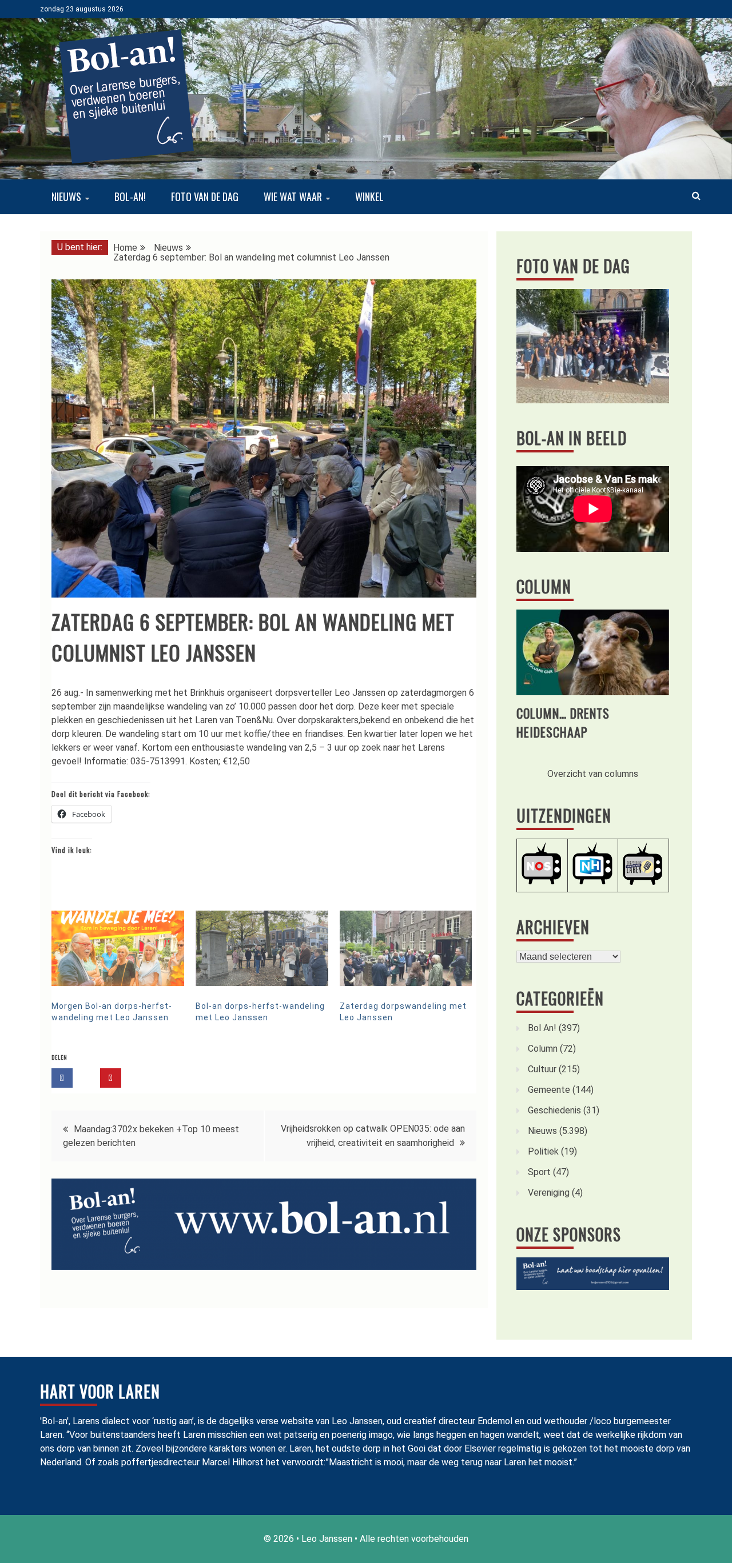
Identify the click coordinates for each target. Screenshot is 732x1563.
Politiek (543, 1151)
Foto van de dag (204, 196)
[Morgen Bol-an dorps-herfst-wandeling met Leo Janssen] (117, 948)
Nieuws (66, 196)
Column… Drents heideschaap (563, 722)
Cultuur (542, 1069)
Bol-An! (130, 196)
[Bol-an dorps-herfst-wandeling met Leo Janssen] (262, 948)
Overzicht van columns (592, 773)
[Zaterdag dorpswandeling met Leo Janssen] (406, 948)
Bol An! (542, 1028)
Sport (539, 1172)
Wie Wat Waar (293, 196)
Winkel (369, 196)
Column (543, 586)
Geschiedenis (554, 1110)
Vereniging (549, 1192)
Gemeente (549, 1089)
